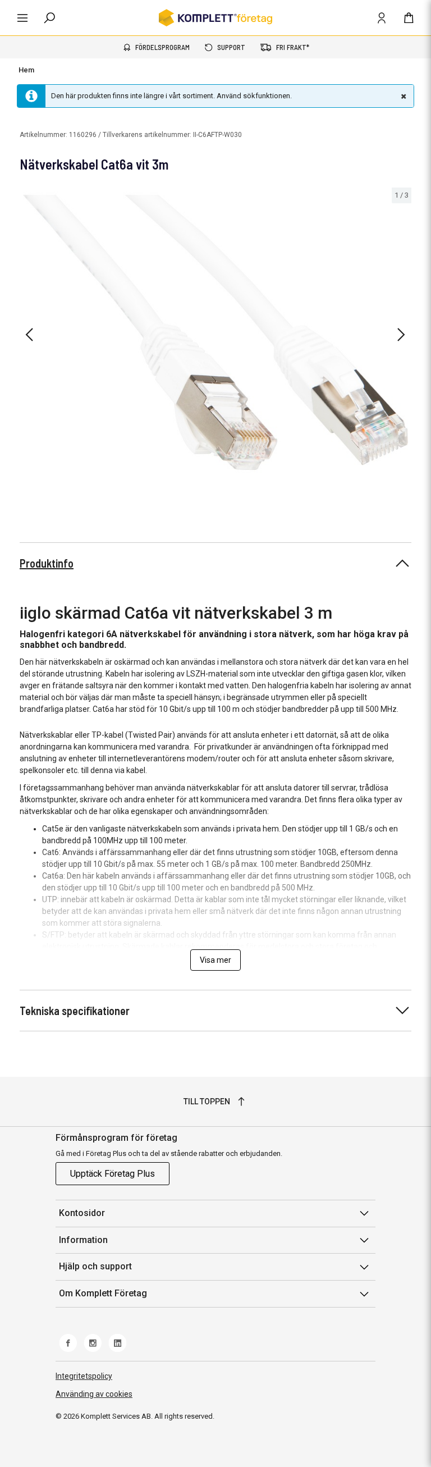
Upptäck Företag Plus (112, 1173)
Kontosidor (82, 1213)
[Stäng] (402, 96)
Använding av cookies (94, 1394)
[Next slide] (401, 335)
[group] (215, 333)
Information (83, 1240)
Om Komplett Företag (103, 1293)
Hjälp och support (95, 1266)
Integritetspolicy (84, 1376)
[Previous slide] (29, 335)
